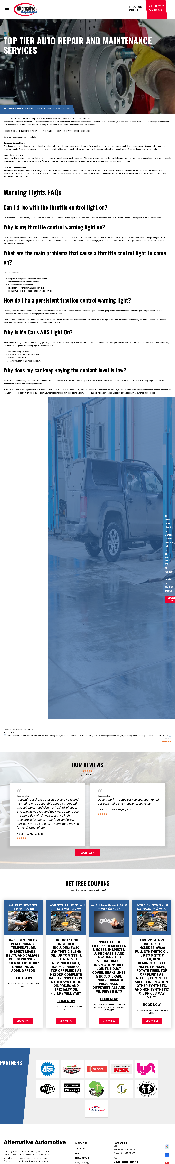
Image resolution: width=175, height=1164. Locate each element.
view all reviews (87, 852)
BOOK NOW (23, 978)
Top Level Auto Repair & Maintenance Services (51, 119)
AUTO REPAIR (82, 1158)
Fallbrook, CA (27, 729)
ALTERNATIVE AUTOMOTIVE (17, 119)
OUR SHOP (80, 1148)
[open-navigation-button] (7, 9)
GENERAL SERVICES (82, 119)
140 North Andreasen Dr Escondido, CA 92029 (41, 108)
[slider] (166, 742)
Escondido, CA (23, 796)
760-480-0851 (155, 10)
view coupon (23, 1021)
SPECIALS (80, 1153)
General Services (11, 729)
